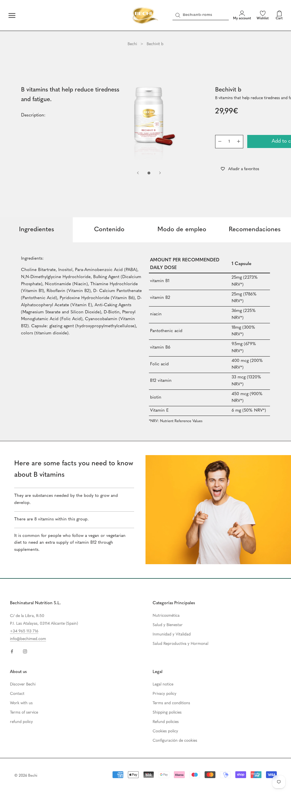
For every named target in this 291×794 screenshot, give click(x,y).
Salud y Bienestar (168, 625)
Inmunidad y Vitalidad (172, 634)
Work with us (21, 703)
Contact (17, 694)
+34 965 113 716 (24, 631)
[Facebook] (12, 651)
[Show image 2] (148, 173)
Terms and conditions (171, 703)
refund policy (21, 722)
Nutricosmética (166, 616)
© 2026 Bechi (25, 776)
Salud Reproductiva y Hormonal (180, 644)
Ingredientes (36, 229)
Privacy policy (164, 694)
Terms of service (24, 712)
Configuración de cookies (175, 741)
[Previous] (138, 173)
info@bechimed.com (28, 639)
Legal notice (163, 684)
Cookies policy (165, 731)
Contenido (109, 229)
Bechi (132, 44)
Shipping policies (167, 712)
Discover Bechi (23, 684)
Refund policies (166, 722)
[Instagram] (25, 651)
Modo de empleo (181, 229)
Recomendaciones (254, 229)
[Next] (160, 173)
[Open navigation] (12, 15)
